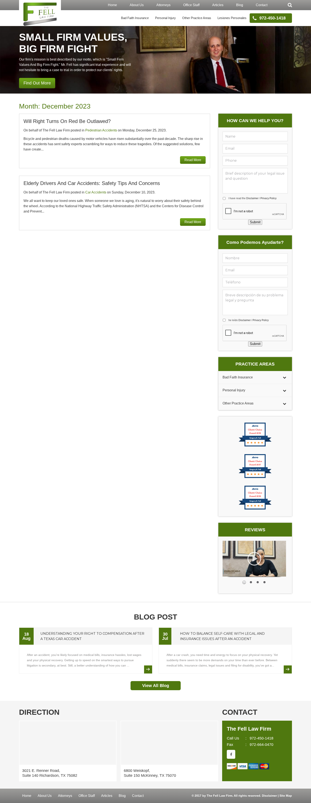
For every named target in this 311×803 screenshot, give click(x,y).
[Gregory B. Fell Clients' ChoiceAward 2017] (255, 477)
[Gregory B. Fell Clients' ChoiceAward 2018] (255, 446)
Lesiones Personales (231, 18)
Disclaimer (252, 198)
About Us (137, 5)
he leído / (248, 320)
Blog (239, 5)
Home (112, 5)
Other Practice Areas (196, 18)
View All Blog (155, 685)
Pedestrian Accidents (101, 130)
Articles (217, 5)
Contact (261, 5)
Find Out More (37, 83)
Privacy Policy (268, 198)
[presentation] (255, 211)
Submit (255, 222)
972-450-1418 (272, 18)
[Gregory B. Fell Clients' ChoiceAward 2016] (255, 509)
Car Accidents (95, 192)
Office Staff (191, 5)
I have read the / (252, 198)
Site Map (285, 795)
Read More (192, 160)
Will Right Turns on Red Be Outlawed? (67, 121)
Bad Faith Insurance (135, 18)
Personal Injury (165, 18)
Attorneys (163, 5)
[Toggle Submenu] (284, 377)
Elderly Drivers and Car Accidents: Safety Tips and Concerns (91, 183)
